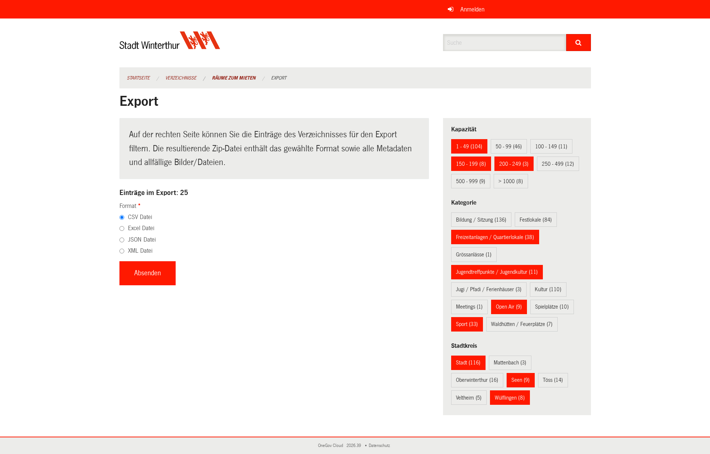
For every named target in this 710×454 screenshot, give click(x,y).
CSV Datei (140, 217)
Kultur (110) (548, 289)
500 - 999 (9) (470, 181)
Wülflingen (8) (510, 398)
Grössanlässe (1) (473, 255)
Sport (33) (467, 324)
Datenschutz (380, 445)
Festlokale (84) (536, 220)
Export (278, 78)
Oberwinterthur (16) (477, 380)
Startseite (138, 78)
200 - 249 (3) (513, 164)
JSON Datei (142, 239)
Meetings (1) (469, 307)
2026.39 (354, 445)
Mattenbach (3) (510, 363)
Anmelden (472, 9)
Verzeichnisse (180, 78)
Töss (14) (553, 380)
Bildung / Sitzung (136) (481, 220)
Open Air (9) (509, 307)
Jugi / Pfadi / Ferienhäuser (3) (488, 289)
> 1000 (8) (510, 181)
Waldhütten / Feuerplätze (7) (521, 324)
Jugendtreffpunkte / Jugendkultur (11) (497, 272)
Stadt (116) (468, 363)
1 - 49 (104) (469, 146)
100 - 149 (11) (551, 146)
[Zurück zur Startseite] (169, 46)
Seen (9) (520, 380)
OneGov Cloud (331, 445)
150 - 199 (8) (471, 164)
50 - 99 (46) (509, 146)
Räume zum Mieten (234, 78)
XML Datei (140, 251)
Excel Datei (141, 228)
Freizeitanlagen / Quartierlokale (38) (495, 237)
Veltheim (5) (468, 398)
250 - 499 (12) (558, 164)
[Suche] (578, 42)
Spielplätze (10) (552, 307)
